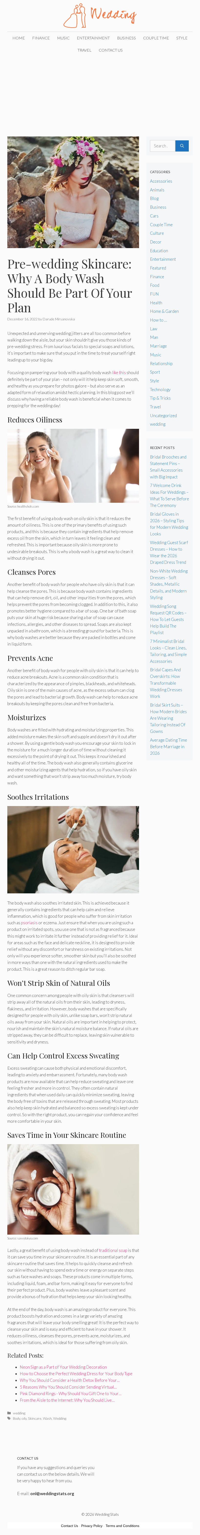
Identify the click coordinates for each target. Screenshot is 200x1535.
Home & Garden (164, 311)
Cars (154, 215)
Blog (154, 198)
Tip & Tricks (160, 398)
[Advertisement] (100, 93)
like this (119, 372)
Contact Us (111, 50)
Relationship (161, 363)
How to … (158, 320)
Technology (160, 389)
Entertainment (93, 38)
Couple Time (156, 38)
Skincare (34, 1418)
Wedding (59, 1418)
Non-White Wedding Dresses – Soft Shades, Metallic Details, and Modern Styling (169, 584)
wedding (19, 1413)
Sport (155, 372)
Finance (41, 38)
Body (16, 1418)
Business (126, 38)
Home (18, 38)
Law (153, 328)
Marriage (158, 346)
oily (24, 1418)
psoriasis (29, 922)
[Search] (182, 146)
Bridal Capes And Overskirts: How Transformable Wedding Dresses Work (166, 683)
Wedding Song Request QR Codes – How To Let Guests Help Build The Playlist (168, 619)
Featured (158, 267)
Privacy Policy (91, 1526)
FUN (154, 293)
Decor (155, 241)
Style (182, 38)
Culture (157, 233)
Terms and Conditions (122, 1526)
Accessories (161, 181)
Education (159, 250)
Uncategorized (163, 415)
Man (154, 337)
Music (63, 38)
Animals (157, 189)
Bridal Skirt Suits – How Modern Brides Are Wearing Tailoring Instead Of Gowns (168, 718)
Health (156, 302)
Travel (84, 50)
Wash (47, 1418)
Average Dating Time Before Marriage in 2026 (168, 746)
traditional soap (113, 1250)
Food (154, 285)
